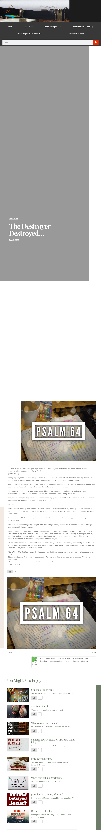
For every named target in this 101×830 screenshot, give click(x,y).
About (27, 27)
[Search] (96, 42)
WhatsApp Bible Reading (83, 27)
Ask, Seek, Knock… (40, 706)
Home (10, 27)
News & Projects (51, 27)
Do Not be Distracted (41, 811)
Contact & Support (76, 34)
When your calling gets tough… (47, 777)
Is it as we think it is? (41, 758)
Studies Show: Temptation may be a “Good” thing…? (53, 741)
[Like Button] (10, 571)
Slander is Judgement (42, 689)
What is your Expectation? (44, 723)
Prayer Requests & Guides (27, 34)
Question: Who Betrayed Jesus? (47, 794)
